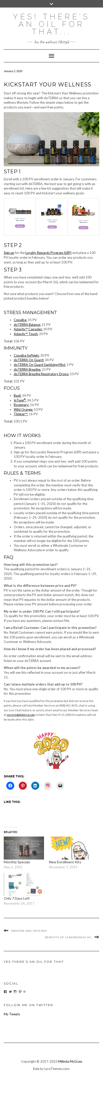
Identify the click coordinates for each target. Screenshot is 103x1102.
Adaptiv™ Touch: (26, 334)
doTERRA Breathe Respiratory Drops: (41, 374)
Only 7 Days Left (17, 898)
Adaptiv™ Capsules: (28, 329)
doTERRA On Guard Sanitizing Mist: (40, 365)
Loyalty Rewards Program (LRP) (49, 253)
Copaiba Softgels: (27, 355)
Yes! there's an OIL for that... (51, 24)
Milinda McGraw (70, 1061)
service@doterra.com (21, 714)
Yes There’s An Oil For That (34, 961)
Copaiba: (20, 320)
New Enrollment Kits (65, 862)
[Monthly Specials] (24, 848)
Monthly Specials (17, 862)
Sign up (9, 253)
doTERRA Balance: (27, 325)
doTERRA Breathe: (27, 369)
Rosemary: (21, 405)
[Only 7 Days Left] (24, 884)
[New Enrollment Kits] (69, 848)
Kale (36, 1069)
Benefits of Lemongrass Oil (68, 937)
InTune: (20, 400)
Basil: (17, 395)
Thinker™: (21, 414)
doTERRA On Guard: (29, 360)
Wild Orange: (23, 409)
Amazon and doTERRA (29, 930)
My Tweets (12, 1014)
